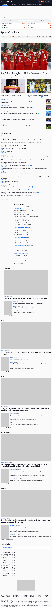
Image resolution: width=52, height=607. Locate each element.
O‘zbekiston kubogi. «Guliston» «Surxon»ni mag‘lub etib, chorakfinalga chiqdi (19, 192)
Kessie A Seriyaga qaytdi (6, 150)
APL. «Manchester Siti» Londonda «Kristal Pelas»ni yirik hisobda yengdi (18, 119)
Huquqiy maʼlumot (32, 596)
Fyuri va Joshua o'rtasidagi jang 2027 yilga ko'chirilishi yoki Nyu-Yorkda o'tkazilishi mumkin (28, 363)
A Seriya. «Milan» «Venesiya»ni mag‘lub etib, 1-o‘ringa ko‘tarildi (16, 125)
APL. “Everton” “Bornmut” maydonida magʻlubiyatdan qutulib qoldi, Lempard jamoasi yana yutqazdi (24, 156)
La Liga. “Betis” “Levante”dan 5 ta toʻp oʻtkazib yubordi (13, 145)
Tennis (23, 4)
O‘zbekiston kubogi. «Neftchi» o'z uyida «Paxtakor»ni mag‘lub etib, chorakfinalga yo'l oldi (37, 96)
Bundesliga (45, 36)
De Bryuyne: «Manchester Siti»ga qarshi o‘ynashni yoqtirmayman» (16, 195)
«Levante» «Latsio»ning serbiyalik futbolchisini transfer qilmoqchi (16, 173)
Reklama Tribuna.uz (8, 596)
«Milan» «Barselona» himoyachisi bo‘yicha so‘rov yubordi (14, 148)
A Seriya (38, 36)
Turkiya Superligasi (21, 236)
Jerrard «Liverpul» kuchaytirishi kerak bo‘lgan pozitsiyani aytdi (15, 165)
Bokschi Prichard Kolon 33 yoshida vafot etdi (19, 358)
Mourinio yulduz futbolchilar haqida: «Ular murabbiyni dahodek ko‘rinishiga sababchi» (21, 142)
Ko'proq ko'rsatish (4, 198)
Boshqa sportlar (31, 4)
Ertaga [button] (42, 20)
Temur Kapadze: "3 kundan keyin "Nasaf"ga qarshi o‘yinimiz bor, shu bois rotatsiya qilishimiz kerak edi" (29, 536)
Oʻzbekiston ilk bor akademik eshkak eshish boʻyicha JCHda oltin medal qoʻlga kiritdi (27, 475)
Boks (15, 4)
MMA (19, 4)
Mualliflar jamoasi (46, 596)
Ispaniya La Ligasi (21, 218)
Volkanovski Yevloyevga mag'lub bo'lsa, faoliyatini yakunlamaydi (23, 419)
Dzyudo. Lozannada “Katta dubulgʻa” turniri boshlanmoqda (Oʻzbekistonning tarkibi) (27, 470)
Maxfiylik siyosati (25, 596)
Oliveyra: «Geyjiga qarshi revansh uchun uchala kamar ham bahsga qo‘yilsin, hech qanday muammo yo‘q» (25, 409)
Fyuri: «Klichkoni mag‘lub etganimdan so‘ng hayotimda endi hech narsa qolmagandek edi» (28, 414)
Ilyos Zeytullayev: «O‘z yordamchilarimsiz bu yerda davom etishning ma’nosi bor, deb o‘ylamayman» (25, 521)
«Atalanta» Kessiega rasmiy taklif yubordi (10, 183)
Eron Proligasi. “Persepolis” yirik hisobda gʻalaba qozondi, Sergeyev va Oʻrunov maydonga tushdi (25, 74)
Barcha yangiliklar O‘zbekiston (9, 315)
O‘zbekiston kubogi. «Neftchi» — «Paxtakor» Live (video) (23, 307)
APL (27, 36)
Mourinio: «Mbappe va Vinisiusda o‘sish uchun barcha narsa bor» (16, 186)
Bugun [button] (25, 20)
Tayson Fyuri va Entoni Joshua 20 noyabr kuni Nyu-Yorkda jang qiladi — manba (24, 353)
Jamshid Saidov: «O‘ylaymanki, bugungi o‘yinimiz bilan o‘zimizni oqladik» (24, 526)
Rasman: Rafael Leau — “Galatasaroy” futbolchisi (11, 95)
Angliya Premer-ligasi (22, 226)
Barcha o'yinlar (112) (18, 263)
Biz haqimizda (3, 596)
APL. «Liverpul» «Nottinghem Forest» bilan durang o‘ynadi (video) (16, 106)
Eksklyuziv (39, 4)
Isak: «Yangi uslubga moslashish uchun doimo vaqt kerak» (14, 189)
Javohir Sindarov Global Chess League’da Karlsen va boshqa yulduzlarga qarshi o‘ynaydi (27, 480)
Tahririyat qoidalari (39, 596)
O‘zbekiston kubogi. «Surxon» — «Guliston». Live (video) (23, 312)
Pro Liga (15, 36)
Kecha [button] (9, 20)
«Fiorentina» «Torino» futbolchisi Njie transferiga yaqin (14, 162)
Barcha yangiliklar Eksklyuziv (7, 539)
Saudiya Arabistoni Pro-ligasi (23, 245)
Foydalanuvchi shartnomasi (16, 596)
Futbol (11, 4)
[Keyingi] (1, 41)
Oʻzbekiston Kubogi (7, 36)
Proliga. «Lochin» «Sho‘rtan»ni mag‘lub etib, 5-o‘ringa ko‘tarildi (15, 170)
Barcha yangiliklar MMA (6, 427)
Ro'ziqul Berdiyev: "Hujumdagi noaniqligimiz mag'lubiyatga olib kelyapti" (24, 531)
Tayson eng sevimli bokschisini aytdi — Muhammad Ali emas (22, 368)
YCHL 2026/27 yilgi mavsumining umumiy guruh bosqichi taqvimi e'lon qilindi (19, 113)
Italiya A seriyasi (21, 253)
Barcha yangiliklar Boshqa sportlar (8, 483)
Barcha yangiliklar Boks (5, 371)
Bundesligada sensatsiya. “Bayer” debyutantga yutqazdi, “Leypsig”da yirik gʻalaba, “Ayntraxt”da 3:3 (20, 101)
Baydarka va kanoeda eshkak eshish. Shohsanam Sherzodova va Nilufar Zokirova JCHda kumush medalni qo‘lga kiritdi (23, 177)
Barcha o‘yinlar (47, 18)
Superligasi (21, 36)
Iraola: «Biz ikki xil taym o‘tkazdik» (9, 180)
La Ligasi (32, 36)
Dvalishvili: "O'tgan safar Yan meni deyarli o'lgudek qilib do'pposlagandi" (24, 424)
